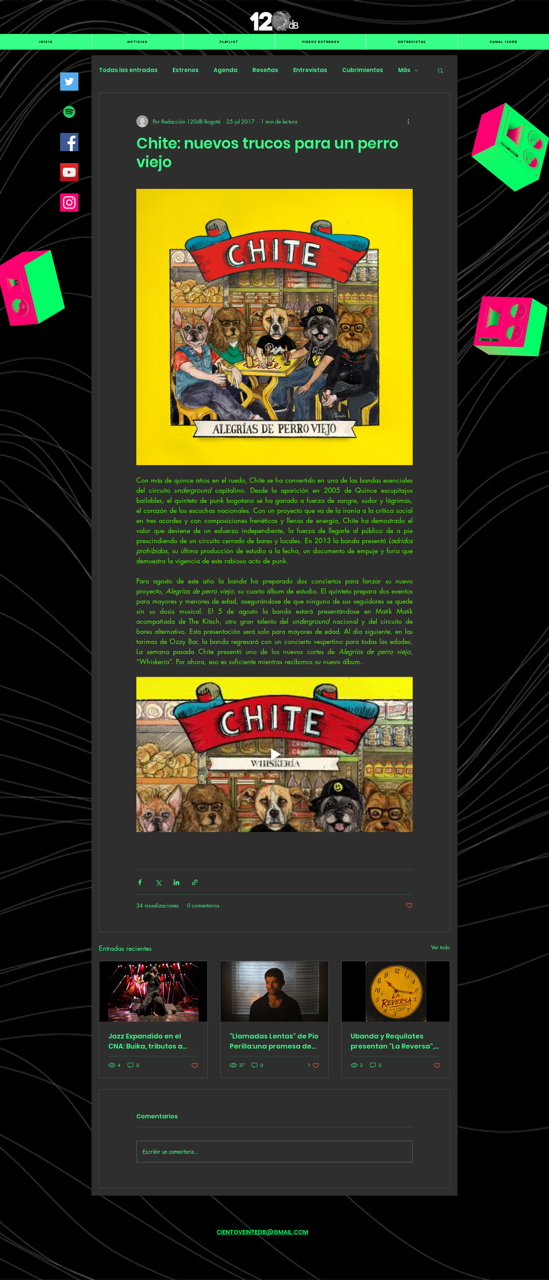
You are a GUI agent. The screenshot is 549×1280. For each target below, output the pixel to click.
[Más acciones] (408, 121)
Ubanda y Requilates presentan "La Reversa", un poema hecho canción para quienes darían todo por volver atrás (395, 1041)
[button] (440, 70)
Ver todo (440, 947)
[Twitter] (69, 81)
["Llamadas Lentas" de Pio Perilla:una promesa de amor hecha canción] (275, 991)
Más (404, 70)
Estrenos (186, 70)
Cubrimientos (362, 70)
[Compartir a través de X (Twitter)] (158, 882)
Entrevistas (310, 70)
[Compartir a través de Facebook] (139, 882)
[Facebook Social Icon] (69, 142)
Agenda (226, 70)
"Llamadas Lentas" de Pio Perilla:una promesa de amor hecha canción (274, 1041)
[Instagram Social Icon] (69, 202)
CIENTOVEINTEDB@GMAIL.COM (262, 1232)
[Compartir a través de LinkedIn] (176, 882)
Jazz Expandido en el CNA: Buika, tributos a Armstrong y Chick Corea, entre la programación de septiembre (145, 1041)
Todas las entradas (128, 70)
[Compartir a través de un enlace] (194, 882)
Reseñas (265, 70)
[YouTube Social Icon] (69, 172)
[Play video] (274, 754)
